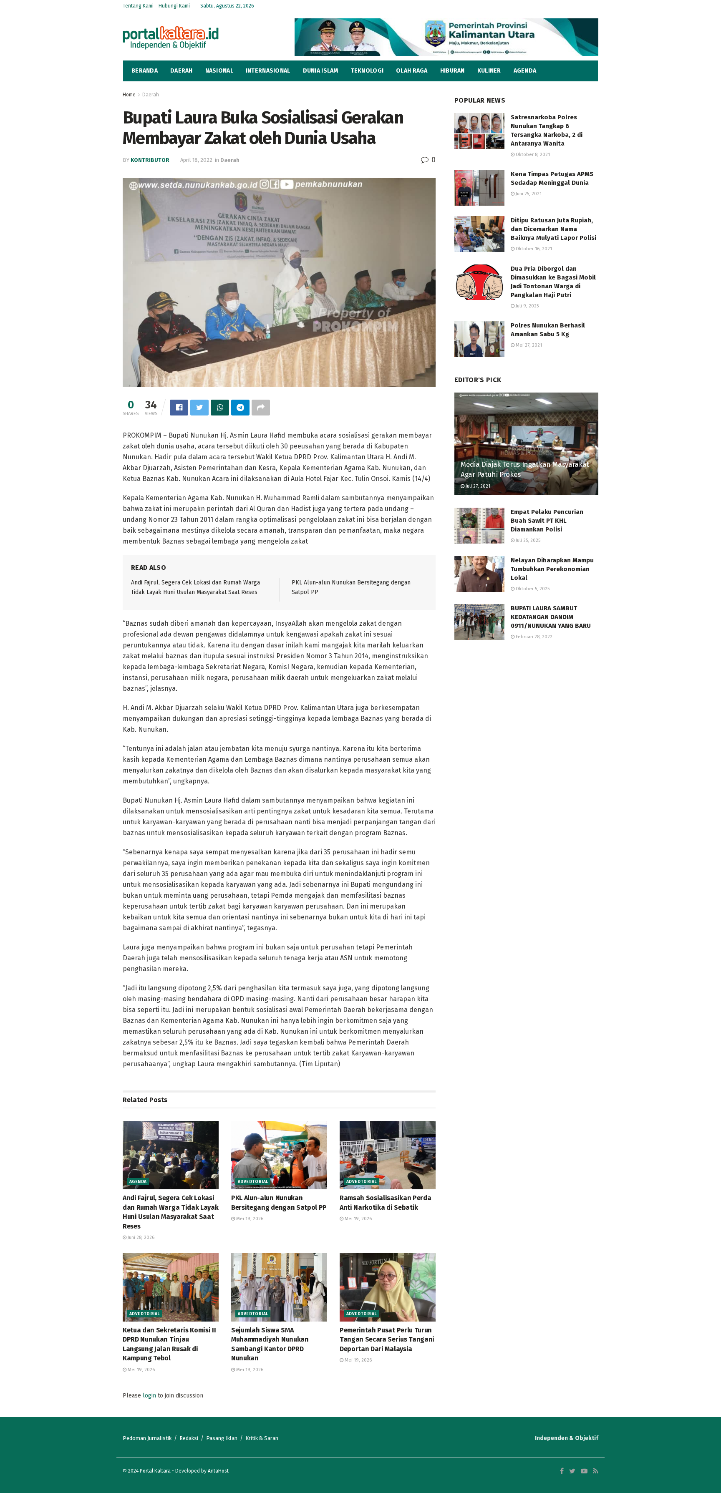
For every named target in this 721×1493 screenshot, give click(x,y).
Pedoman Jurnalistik (147, 1438)
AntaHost (218, 1471)
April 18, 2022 (196, 160)
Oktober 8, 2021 (532, 154)
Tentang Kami (138, 6)
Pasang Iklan (221, 1438)
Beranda (144, 70)
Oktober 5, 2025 (532, 589)
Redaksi (188, 1438)
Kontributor (150, 160)
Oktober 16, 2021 (533, 249)
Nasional (219, 70)
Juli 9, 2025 (526, 306)
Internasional (268, 70)
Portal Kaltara (155, 1471)
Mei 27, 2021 (528, 345)
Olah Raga (412, 70)
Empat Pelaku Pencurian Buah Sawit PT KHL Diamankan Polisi (547, 520)
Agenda (525, 70)
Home (129, 95)
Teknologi (367, 70)
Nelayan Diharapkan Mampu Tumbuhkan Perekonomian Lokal (552, 569)
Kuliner (489, 70)
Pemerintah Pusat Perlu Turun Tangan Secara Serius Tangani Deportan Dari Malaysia (387, 1339)
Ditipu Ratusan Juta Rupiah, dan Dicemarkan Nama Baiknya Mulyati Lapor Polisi (553, 229)
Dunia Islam (320, 70)
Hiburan (452, 70)
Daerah (181, 70)
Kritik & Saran (261, 1438)
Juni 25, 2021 (528, 193)
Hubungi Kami (174, 6)
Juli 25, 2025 (527, 540)
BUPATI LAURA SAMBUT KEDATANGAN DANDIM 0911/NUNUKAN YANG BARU (551, 616)
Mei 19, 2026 (249, 1218)
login (149, 1395)
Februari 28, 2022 (533, 636)
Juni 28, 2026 (140, 1237)
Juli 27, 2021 (477, 486)
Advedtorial (253, 1181)
